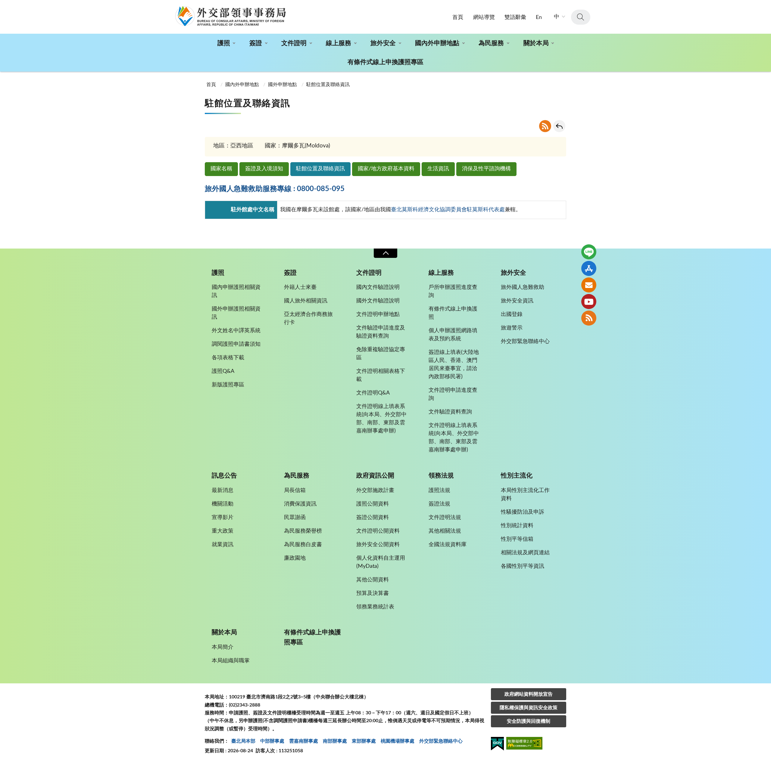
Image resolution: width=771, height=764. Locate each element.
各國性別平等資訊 (522, 566)
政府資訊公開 (375, 475)
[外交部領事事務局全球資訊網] (230, 15)
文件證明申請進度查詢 (453, 394)
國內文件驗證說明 (378, 287)
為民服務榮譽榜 (303, 531)
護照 (223, 43)
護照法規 (439, 490)
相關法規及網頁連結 (525, 552)
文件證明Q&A (373, 393)
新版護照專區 (228, 385)
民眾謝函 (295, 517)
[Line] (588, 251)
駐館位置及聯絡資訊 (320, 169)
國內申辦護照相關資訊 (236, 291)
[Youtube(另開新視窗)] (588, 301)
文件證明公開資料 (378, 531)
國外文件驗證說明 (378, 301)
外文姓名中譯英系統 (236, 330)
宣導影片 (222, 517)
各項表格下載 (228, 357)
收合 (385, 253)
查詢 (580, 17)
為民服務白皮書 (303, 544)
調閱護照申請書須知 (236, 344)
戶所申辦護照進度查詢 (453, 291)
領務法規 (441, 475)
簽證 (255, 43)
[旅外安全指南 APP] (588, 268)
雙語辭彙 (515, 17)
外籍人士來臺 (300, 287)
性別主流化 (516, 475)
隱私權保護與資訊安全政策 (528, 707)
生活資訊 (438, 169)
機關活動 (222, 504)
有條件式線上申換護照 (453, 313)
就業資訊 (222, 544)
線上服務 (338, 43)
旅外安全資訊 (517, 301)
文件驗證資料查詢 (450, 412)
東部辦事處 (364, 741)
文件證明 (294, 43)
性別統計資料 (517, 525)
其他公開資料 (372, 580)
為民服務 (491, 43)
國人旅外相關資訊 (305, 301)
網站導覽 (484, 17)
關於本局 (536, 43)
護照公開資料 (372, 504)
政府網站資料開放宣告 (528, 694)
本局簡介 (222, 647)
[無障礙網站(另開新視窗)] (524, 744)
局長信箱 (295, 490)
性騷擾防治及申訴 (522, 512)
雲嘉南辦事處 (303, 741)
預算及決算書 (372, 593)
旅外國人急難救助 (522, 287)
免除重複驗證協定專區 (380, 353)
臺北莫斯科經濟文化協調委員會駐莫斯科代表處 (448, 209)
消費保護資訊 (300, 504)
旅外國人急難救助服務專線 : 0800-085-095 (275, 189)
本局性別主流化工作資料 (525, 494)
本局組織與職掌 (231, 660)
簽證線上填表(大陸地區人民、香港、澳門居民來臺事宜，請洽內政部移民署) (454, 364)
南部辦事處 (335, 741)
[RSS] (588, 318)
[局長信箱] (588, 284)
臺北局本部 (243, 741)
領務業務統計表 (375, 607)
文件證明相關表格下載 (380, 375)
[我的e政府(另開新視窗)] (497, 745)
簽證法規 (439, 504)
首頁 (457, 17)
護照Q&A (223, 371)
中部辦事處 (272, 741)
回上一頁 (559, 126)
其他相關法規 (445, 531)
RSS (545, 126)
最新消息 (222, 490)
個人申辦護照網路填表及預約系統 (453, 335)
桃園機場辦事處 (397, 741)
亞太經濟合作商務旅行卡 (308, 318)
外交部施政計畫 (375, 490)
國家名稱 (221, 169)
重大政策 (222, 531)
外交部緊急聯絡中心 (525, 341)
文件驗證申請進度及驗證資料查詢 (380, 332)
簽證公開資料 (372, 517)
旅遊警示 (512, 328)
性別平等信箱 (517, 539)
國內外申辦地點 (437, 43)
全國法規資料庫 (448, 544)
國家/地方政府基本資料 (386, 169)
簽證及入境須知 (264, 169)
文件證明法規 (445, 517)
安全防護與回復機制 (528, 721)
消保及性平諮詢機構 (486, 169)
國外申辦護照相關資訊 (236, 313)
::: (3, 5)
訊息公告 (224, 475)
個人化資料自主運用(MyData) (380, 562)
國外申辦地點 (282, 84)
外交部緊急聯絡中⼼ (441, 741)
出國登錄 (512, 314)
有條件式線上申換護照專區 (385, 62)
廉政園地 (295, 558)
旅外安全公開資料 (378, 544)
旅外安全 (383, 43)
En (539, 17)
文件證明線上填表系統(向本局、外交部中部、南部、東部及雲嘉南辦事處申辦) (381, 419)
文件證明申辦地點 (378, 314)
